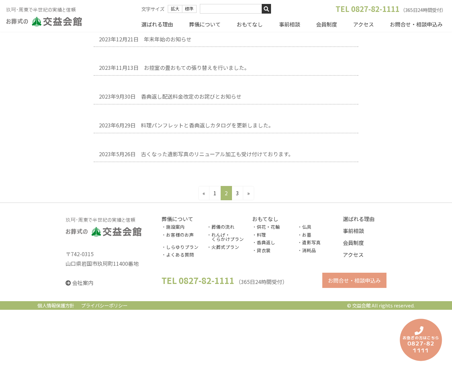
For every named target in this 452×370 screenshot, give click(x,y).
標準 (189, 8)
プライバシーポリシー (104, 305)
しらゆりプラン (182, 247)
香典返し (266, 242)
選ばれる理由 (157, 24)
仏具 (306, 226)
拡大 (175, 8)
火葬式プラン (225, 247)
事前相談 (289, 24)
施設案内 (175, 226)
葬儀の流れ (223, 226)
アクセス (363, 24)
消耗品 (309, 250)
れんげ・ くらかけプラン (225, 237)
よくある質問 (180, 255)
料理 (261, 234)
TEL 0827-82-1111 (367, 8)
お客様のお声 (180, 234)
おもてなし (250, 24)
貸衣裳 (264, 250)
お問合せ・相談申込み (416, 24)
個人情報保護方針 (55, 305)
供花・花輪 (268, 226)
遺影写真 (311, 242)
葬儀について (205, 24)
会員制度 (326, 24)
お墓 (306, 234)
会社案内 (82, 283)
